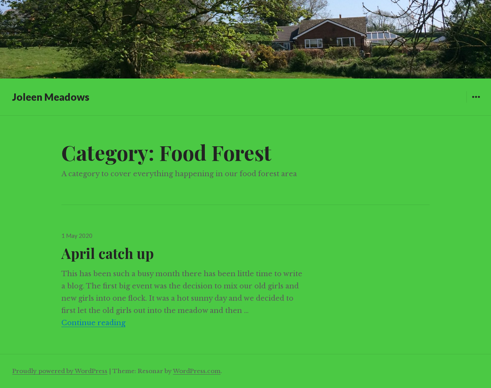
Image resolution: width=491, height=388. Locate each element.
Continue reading (93, 323)
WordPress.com (197, 371)
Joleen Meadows (50, 97)
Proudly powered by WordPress (59, 371)
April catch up (107, 253)
